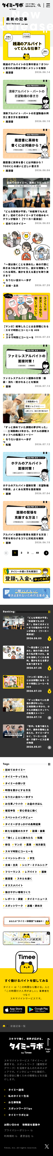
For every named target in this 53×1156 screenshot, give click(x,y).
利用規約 (9, 1136)
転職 (40, 837)
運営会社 (25, 1136)
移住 (7, 844)
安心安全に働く (28, 810)
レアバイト (31, 871)
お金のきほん (35, 803)
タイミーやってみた (16, 776)
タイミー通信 (16, 1089)
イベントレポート (15, 858)
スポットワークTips (20, 1108)
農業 (29, 844)
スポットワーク (14, 905)
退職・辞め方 (35, 905)
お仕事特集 (14, 1102)
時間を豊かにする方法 (18, 790)
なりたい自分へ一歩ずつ (19, 797)
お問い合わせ (11, 1124)
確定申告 (10, 810)
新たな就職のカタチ (16, 831)
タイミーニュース (37, 899)
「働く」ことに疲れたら (19, 837)
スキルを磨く (24, 878)
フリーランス (12, 871)
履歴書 (9, 878)
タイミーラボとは (18, 1115)
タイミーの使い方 (15, 783)
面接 (44, 871)
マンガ (18, 844)
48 (37, 553)
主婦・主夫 (11, 865)
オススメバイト (14, 885)
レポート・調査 (14, 899)
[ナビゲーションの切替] (48, 5)
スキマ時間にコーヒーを (19, 851)
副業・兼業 (38, 831)
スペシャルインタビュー (19, 817)
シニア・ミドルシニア (35, 865)
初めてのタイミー (15, 769)
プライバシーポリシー (17, 1130)
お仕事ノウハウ (14, 803)
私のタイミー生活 (18, 1096)
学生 (32, 858)
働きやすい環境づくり (18, 892)
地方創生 (41, 844)
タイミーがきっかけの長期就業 (23, 824)
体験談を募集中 (31, 1124)
